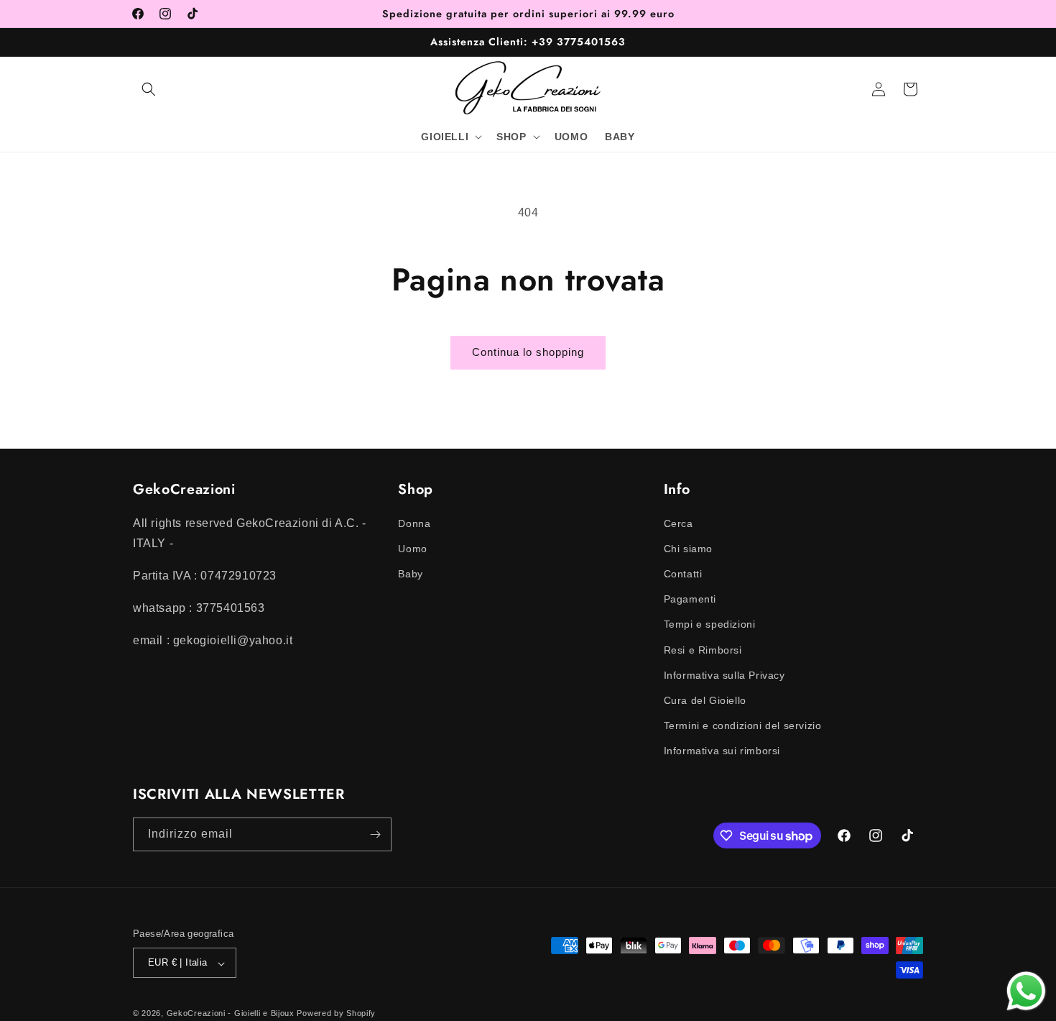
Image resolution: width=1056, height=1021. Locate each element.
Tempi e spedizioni (710, 624)
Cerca (678, 522)
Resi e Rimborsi (703, 649)
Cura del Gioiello (705, 699)
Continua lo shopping (528, 352)
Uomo (412, 548)
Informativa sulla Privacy (724, 674)
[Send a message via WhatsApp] (1026, 991)
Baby (410, 573)
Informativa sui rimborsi (722, 750)
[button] (149, 89)
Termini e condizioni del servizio (743, 725)
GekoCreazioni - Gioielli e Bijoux (231, 1013)
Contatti (683, 573)
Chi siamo (688, 548)
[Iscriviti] (375, 834)
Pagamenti (690, 599)
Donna (414, 522)
